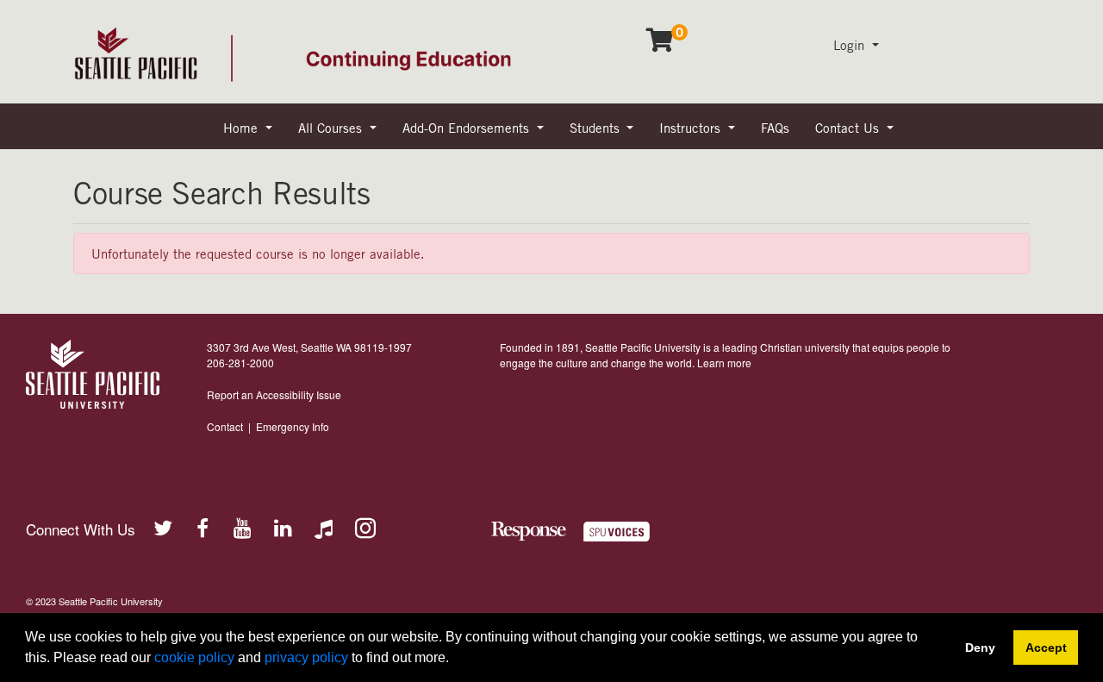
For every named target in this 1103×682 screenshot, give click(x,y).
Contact (225, 426)
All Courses (332, 127)
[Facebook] (202, 527)
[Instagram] (364, 527)
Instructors (692, 127)
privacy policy (306, 657)
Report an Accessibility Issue (274, 394)
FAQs (775, 127)
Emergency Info (292, 426)
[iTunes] (324, 527)
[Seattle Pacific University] (92, 374)
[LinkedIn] (283, 527)
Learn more (724, 362)
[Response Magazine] (528, 531)
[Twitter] (162, 527)
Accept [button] (1046, 647)
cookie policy (194, 657)
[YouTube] (243, 527)
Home (242, 127)
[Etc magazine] (627, 531)
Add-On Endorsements (467, 127)
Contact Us (849, 127)
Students (597, 127)
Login (851, 45)
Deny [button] (980, 647)
